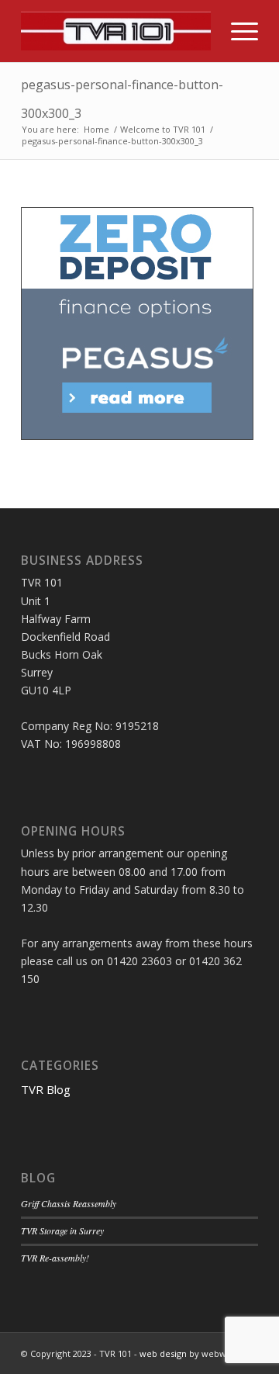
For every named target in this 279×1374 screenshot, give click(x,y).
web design (163, 1353)
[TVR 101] (116, 31)
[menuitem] (236, 31)
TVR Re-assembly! (55, 1257)
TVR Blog (46, 1089)
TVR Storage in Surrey (62, 1230)
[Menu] (236, 31)
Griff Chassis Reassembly (68, 1203)
